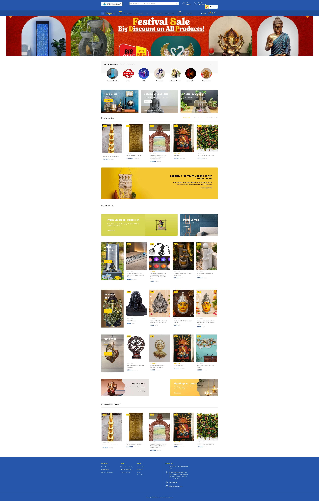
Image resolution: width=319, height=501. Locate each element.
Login (203, 13)
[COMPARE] (114, 159)
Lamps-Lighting (190, 81)
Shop (120, 13)
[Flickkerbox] (111, 4)
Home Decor (128, 13)
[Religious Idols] (206, 73)
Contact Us (189, 13)
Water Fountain (169, 13)
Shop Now (108, 100)
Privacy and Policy (125, 472)
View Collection (206, 188)
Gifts (147, 13)
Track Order (140, 475)
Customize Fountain (156, 13)
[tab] (186, 118)
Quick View (111, 159)
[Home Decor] (159, 73)
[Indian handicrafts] (175, 73)
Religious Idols (139, 13)
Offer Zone (180, 13)
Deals (128, 81)
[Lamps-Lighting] (190, 73)
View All (108, 262)
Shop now (177, 393)
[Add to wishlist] (108, 159)
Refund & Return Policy (126, 467)
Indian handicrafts (175, 81)
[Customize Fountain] (112, 73)
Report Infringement (107, 472)
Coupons (213, 7)
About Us (140, 469)
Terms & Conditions (125, 469)
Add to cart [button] (105, 159)
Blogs (139, 472)
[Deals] (128, 73)
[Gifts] (143, 73)
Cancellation (105, 469)
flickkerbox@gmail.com (175, 486)
